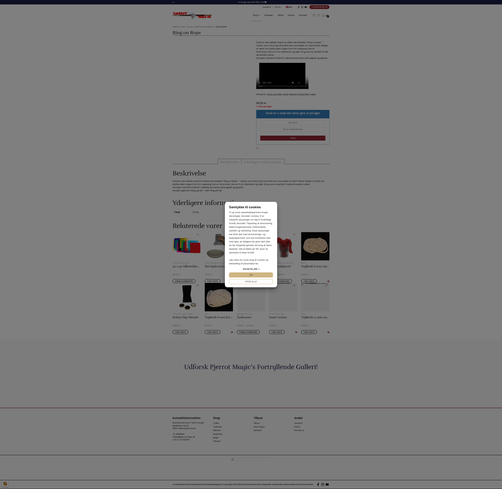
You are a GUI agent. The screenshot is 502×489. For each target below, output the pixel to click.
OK (251, 275)
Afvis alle (251, 281)
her (256, 263)
